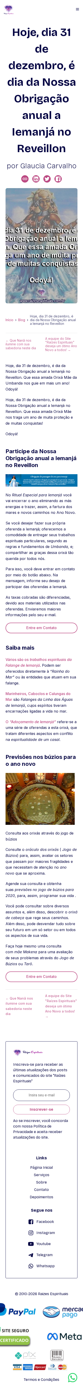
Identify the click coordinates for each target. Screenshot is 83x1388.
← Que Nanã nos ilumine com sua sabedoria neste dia (21, 344)
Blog (21, 320)
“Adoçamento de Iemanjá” (33, 721)
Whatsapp (45, 1266)
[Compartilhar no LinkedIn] (36, 179)
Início (9, 320)
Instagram (45, 1233)
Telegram (44, 1255)
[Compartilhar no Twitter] (47, 179)
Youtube (43, 1244)
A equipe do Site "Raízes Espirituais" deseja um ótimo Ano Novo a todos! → (61, 344)
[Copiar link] (25, 179)
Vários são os (17, 659)
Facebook (45, 1221)
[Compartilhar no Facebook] (58, 179)
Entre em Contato (41, 627)
